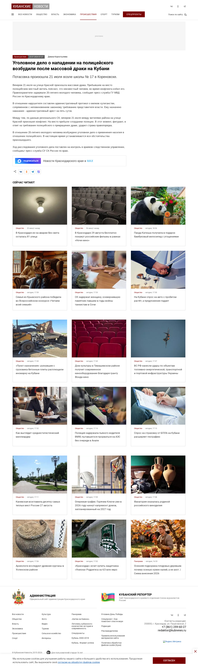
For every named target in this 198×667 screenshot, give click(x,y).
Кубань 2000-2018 (80, 638)
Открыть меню (12, 14)
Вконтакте (171, 6)
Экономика (69, 14)
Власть (55, 14)
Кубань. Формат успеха (83, 643)
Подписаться (30, 161)
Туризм (115, 14)
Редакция (106, 626)
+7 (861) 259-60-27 (174, 627)
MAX (90, 161)
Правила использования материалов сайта (113, 637)
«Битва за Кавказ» (80, 619)
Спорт (104, 14)
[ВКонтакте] (20, 171)
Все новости (25, 14)
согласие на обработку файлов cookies (79, 662)
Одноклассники (178, 6)
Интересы (46, 638)
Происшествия (88, 14)
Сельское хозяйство (51, 633)
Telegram (184, 6)
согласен (169, 660)
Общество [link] (20, 228)
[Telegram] (32, 171)
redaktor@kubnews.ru (172, 630)
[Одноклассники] (26, 171)
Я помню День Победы (112, 614)
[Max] (38, 171)
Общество (41, 14)
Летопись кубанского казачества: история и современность (82, 626)
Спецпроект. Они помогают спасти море (112, 620)
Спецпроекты (133, 14)
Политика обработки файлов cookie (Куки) (111, 644)
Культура (46, 614)
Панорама (76, 614)
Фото (44, 619)
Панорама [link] (138, 561)
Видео (45, 624)
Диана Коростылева (57, 57)
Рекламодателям (109, 631)
